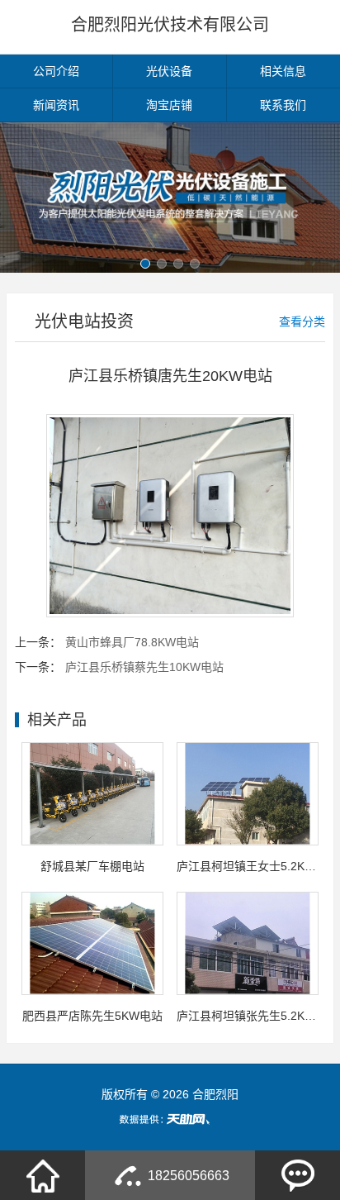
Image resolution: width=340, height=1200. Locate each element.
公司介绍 (56, 71)
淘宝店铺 (169, 105)
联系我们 (283, 105)
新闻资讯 (56, 105)
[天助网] (170, 1119)
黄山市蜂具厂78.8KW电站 (132, 642)
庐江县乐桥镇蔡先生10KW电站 (144, 667)
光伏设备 (169, 71)
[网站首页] (42, 1175)
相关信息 (283, 71)
